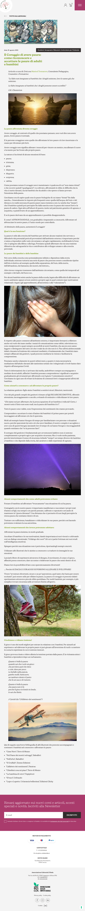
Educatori (56, 50)
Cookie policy (47, 895)
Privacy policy (38, 895)
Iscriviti (72, 815)
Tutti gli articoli (17, 16)
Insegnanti (49, 50)
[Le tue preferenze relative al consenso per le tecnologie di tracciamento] (81, 907)
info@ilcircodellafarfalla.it (42, 853)
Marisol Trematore (39, 71)
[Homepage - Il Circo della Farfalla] (5, 5)
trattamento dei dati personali (59, 821)
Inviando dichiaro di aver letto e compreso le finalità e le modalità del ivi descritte (41, 821)
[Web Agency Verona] (45, 905)
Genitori (41, 50)
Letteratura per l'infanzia (70, 50)
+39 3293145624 (42, 850)
